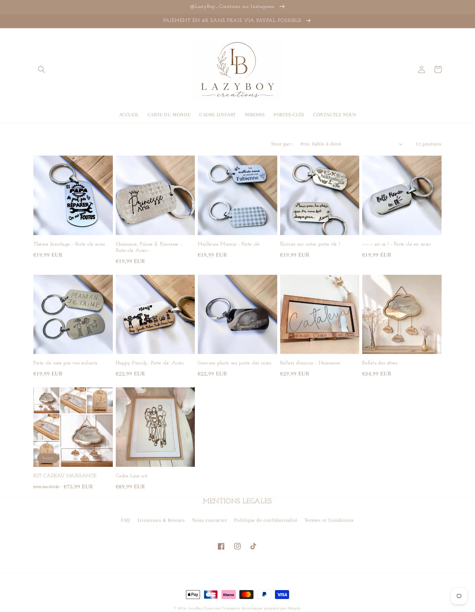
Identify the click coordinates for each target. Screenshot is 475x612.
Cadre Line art (132, 475)
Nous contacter (209, 520)
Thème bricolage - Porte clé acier (69, 244)
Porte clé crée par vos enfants (65, 363)
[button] (41, 69)
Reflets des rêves (379, 363)
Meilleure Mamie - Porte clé (228, 244)
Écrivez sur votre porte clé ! (310, 244)
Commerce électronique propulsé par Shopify (261, 608)
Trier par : (282, 144)
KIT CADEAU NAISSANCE (64, 475)
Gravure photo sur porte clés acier (234, 363)
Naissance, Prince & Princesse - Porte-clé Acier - (149, 247)
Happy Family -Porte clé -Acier (150, 363)
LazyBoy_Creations (205, 608)
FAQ (125, 520)
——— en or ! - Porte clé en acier (396, 244)
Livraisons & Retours (161, 520)
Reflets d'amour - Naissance (310, 363)
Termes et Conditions (329, 520)
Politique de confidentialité (265, 520)
